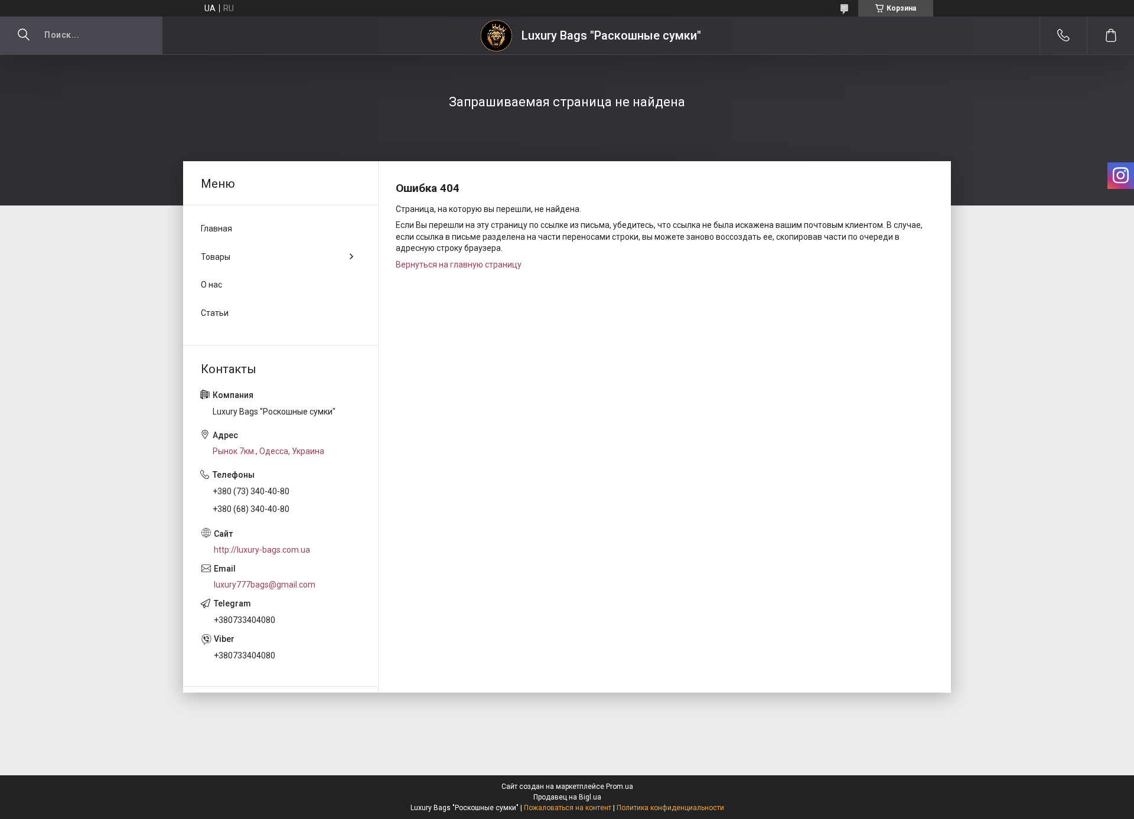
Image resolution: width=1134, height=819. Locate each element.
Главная (216, 228)
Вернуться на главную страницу (459, 264)
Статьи (215, 313)
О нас (211, 284)
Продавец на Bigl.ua (567, 797)
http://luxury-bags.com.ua (262, 549)
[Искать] (23, 35)
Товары (215, 257)
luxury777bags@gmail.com (264, 584)
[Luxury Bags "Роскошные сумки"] (496, 35)
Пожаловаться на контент (567, 808)
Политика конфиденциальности (670, 808)
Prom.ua (619, 786)
